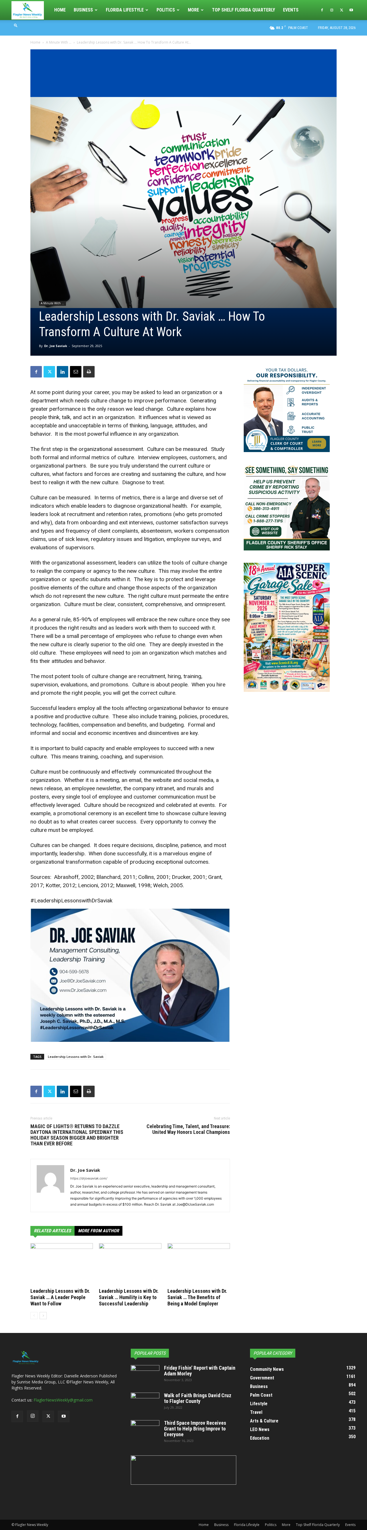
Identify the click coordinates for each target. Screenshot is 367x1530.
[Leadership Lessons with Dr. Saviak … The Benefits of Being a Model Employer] (198, 1264)
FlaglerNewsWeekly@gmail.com (63, 1400)
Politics (166, 10)
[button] (15, 25)
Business (83, 10)
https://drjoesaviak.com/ (88, 1178)
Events (290, 10)
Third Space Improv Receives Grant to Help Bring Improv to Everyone (195, 1428)
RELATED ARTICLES (52, 1230)
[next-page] (43, 1315)
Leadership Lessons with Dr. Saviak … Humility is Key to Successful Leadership (129, 1297)
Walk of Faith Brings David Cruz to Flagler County (197, 1398)
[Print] (89, 371)
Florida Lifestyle (125, 10)
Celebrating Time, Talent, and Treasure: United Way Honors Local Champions (188, 1129)
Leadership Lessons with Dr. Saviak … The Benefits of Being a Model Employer (197, 1297)
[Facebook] (322, 10)
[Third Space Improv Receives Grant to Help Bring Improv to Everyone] (145, 1430)
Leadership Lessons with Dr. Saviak (76, 1056)
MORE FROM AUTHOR (98, 1230)
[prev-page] (34, 1315)
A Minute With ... (58, 42)
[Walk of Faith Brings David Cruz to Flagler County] (145, 1403)
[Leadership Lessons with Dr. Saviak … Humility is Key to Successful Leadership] (130, 1264)
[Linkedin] (62, 371)
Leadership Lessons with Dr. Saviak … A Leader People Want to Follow (60, 1297)
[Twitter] (341, 10)
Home (60, 10)
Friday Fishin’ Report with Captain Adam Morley (199, 1371)
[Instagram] (331, 10)
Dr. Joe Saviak (55, 346)
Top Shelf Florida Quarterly (243, 10)
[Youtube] (351, 10)
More (193, 10)
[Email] (75, 371)
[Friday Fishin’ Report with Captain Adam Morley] (145, 1375)
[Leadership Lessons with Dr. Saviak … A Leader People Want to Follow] (61, 1264)
